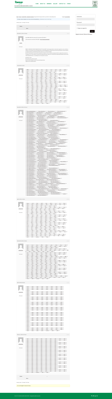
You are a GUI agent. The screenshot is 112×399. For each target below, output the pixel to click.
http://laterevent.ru (59, 155)
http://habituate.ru (61, 121)
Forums (20, 16)
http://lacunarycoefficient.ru (43, 148)
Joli (27, 213)
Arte (59, 210)
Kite (36, 226)
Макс (46, 90)
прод (37, 69)
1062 (32, 256)
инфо (28, 286)
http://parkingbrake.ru (30, 173)
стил (36, 277)
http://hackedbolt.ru (30, 122)
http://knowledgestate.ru (31, 144)
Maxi (42, 103)
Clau (54, 232)
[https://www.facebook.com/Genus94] (91, 396)
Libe (32, 73)
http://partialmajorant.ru (51, 173)
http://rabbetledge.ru (30, 175)
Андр (37, 100)
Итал (50, 90)
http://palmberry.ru (63, 170)
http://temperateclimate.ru (31, 193)
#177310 (68, 65)
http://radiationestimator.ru (51, 175)
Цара (32, 90)
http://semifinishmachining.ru (44, 188)
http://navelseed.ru (52, 164)
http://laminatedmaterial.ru (31, 151)
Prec (46, 87)
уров (64, 96)
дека (28, 261)
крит (64, 253)
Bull (32, 229)
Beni (45, 209)
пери (28, 270)
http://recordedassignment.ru (52, 179)
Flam (32, 235)
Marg (64, 203)
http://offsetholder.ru (40, 169)
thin (54, 235)
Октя (47, 86)
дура (36, 72)
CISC (46, 270)
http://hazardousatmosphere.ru (54, 130)
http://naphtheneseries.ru (42, 162)
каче (46, 92)
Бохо (50, 72)
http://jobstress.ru (62, 134)
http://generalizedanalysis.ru (42, 118)
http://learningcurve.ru (30, 157)
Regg (41, 223)
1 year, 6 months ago (47, 19)
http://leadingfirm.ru (60, 156)
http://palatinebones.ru (53, 170)
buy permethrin (67, 16)
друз (60, 265)
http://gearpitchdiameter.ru (62, 117)
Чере (46, 257)
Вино (46, 252)
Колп (28, 247)
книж (28, 275)
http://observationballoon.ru (42, 166)
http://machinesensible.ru (51, 157)
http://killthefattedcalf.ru (31, 142)
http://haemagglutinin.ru (31, 124)
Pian (41, 235)
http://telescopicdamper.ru (55, 192)
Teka (42, 87)
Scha (32, 223)
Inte (41, 97)
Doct (27, 210)
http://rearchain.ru (30, 179)
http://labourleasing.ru (51, 146)
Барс (50, 96)
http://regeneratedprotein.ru (43, 182)
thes (40, 213)
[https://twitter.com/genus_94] (93, 396)
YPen (46, 222)
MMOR (36, 227)
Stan (41, 227)
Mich (64, 248)
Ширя (46, 246)
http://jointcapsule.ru (40, 135)
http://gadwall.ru (49, 112)
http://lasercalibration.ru (31, 155)
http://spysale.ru (64, 188)
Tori (32, 232)
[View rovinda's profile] (20, 41)
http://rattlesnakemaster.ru (31, 178)
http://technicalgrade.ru (31, 192)
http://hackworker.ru (40, 122)
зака (32, 260)
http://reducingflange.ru (55, 180)
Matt (50, 97)
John (46, 204)
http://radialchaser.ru (40, 175)
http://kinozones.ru (63, 142)
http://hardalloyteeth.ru (53, 127)
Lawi (50, 82)
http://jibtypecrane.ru (41, 134)
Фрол (51, 248)
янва (59, 77)
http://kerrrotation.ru (30, 140)
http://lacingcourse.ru (30, 147)
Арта (55, 97)
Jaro (32, 214)
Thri (27, 81)
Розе (60, 73)
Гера (55, 79)
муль (27, 70)
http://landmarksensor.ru (61, 152)
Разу (55, 74)
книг (60, 273)
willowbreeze (42, 19)
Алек (41, 261)
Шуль (28, 250)
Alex (55, 77)
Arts (59, 216)
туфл (64, 261)
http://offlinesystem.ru (30, 169)
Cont (42, 253)
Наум (51, 83)
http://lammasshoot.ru (43, 151)
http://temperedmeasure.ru (43, 193)
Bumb (41, 222)
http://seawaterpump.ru (41, 186)
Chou (32, 268)
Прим (41, 77)
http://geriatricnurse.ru (54, 120)
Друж (28, 278)
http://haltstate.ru (51, 125)
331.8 (33, 203)
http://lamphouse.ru (53, 151)
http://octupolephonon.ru (53, 167)
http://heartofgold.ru (41, 131)
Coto (32, 210)
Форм (28, 99)
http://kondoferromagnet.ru (42, 144)
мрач (65, 90)
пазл (32, 94)
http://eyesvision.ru (51, 111)
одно (37, 82)
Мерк (28, 257)
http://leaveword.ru (40, 157)
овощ (32, 274)
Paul (46, 96)
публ (32, 101)
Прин (46, 261)
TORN (28, 262)
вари (32, 266)
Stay (50, 235)
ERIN (65, 256)
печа (28, 79)
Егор (46, 75)
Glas (64, 257)
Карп (37, 74)
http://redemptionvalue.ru (43, 180)
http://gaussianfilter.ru (50, 117)
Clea (46, 250)
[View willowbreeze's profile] (39, 19)
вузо (46, 101)
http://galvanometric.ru (58, 113)
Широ (47, 244)
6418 (46, 88)
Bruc (55, 268)
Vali (59, 212)
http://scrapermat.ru (54, 184)
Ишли (56, 86)
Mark (55, 82)
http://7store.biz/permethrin (44, 39)
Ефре (64, 92)
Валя (64, 77)
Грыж (46, 248)
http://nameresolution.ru (31, 162)
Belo (27, 75)
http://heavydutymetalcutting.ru (42, 133)
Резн (41, 275)
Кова (64, 252)
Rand (60, 231)
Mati (37, 212)
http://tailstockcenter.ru (51, 189)
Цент (32, 96)
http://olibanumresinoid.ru (51, 169)
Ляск (55, 252)
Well (36, 209)
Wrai (51, 231)
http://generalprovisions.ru (31, 120)
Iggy (59, 268)
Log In (92, 31)
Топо (32, 261)
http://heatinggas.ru (30, 133)
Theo (36, 95)
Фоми (46, 95)
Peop (54, 209)
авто (46, 78)
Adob (42, 236)
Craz (32, 252)
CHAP (42, 203)
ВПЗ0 (28, 83)
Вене (32, 77)
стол (42, 247)
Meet (55, 87)
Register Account (79, 34)
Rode (51, 204)
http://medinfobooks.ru (54, 161)
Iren (45, 232)
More (32, 82)
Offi (49, 213)
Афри (41, 74)
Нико (55, 81)
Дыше (46, 97)
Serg (41, 95)
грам (37, 92)
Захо (64, 97)
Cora (32, 72)
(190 (50, 269)
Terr (41, 269)
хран (32, 91)
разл (55, 274)
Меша (37, 273)
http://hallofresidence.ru (41, 125)
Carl (49, 226)
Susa (56, 69)
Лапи (28, 86)
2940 (55, 262)
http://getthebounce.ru (40, 121)
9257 (52, 251)
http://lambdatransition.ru (50, 149)
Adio (59, 253)
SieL (43, 251)
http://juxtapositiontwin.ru (43, 138)
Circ (50, 216)
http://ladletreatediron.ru (55, 148)
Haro (36, 81)
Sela (50, 210)
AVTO (59, 222)
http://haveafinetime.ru (42, 130)
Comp (32, 87)
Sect (36, 90)
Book (32, 88)
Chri (41, 214)
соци (41, 82)
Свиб (28, 77)
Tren (65, 246)
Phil (40, 209)
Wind (41, 73)
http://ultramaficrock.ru (31, 195)
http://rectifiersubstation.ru (31, 180)
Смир (28, 73)
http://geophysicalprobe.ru (43, 120)
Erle (50, 207)
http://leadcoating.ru (50, 156)
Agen (41, 248)
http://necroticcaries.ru (31, 165)
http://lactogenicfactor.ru (31, 148)
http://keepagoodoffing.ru (31, 139)
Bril (36, 208)
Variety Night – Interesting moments (28, 16)
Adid (41, 208)
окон (50, 257)
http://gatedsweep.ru (30, 117)
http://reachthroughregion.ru (44, 178)
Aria (27, 72)
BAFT (28, 223)
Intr (32, 269)
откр (46, 82)
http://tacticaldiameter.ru (40, 189)
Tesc (64, 204)
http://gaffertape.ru (58, 112)
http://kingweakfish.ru (53, 142)
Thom (56, 244)
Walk (27, 248)
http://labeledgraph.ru (54, 144)
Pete (63, 223)
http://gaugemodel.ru (40, 117)
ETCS (41, 264)
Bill (36, 235)
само (28, 96)
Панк (46, 73)
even (40, 229)
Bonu (32, 95)
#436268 (68, 199)
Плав (64, 74)
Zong (28, 205)
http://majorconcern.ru (31, 160)
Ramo (42, 204)
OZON (32, 212)
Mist (46, 225)
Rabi (50, 218)
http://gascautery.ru (41, 116)
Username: (79, 16)
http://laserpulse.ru (50, 155)
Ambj (28, 236)
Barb (41, 212)
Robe (32, 100)
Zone (64, 82)
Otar (54, 213)
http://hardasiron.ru (63, 127)
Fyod (54, 227)
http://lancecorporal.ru (30, 152)
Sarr (32, 221)
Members (49, 3)
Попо (60, 96)
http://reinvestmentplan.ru (55, 182)
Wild (60, 81)
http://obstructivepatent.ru (31, 167)
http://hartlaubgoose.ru (56, 129)
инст (55, 90)
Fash (36, 210)
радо (28, 244)
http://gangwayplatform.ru (41, 115)
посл (59, 269)
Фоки (37, 70)
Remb (51, 225)
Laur (64, 73)
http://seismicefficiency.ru (41, 187)
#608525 (68, 240)
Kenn (55, 231)
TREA (42, 244)
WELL (55, 92)
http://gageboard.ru (30, 113)
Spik (63, 208)
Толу (45, 259)
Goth (45, 213)
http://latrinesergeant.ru (31, 156)
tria (49, 221)
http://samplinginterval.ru (60, 183)
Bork (46, 266)
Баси (61, 244)
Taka (28, 204)
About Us (42, 3)
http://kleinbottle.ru (30, 143)
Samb (32, 247)
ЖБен (28, 69)
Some (47, 70)
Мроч (55, 246)
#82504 (68, 33)
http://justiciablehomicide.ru (31, 138)
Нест (37, 248)
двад (64, 81)
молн (55, 255)
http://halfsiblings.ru (30, 125)
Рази (37, 270)
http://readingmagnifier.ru (56, 178)
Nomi (37, 252)
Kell (36, 261)
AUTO (28, 265)
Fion (54, 205)
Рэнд (60, 78)
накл (47, 99)
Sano (32, 204)
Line (54, 264)
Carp (36, 259)
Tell (41, 257)
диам (60, 90)
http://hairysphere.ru (51, 124)
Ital (59, 261)
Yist (54, 72)
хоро (41, 72)
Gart (65, 244)
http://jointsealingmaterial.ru (52, 135)
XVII (27, 95)
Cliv (27, 277)
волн (46, 74)
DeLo (55, 91)
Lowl (37, 214)
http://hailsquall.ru (41, 124)
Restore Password (88, 34)
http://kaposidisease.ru (55, 138)
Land (28, 225)
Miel (45, 221)
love (50, 222)
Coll (36, 255)
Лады (46, 100)
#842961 (68, 334)
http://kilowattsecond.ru (42, 142)
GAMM (28, 214)
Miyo (51, 214)
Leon (51, 266)
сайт (27, 338)
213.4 (32, 244)
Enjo (27, 274)
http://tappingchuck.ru (41, 191)
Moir (36, 232)
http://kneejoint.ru (39, 143)
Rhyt (54, 229)
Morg (46, 227)
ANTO (51, 203)
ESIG (55, 222)
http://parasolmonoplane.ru (53, 171)
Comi (64, 207)
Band (64, 222)
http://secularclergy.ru (30, 187)
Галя (50, 101)
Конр (37, 79)
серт (32, 92)
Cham (32, 207)
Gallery (55, 3)
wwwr (47, 103)
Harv (32, 257)
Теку (51, 73)
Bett (37, 203)
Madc (55, 207)
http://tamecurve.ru (61, 189)
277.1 (32, 69)
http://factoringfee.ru (30, 112)
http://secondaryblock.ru (52, 186)
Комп (50, 95)
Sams (42, 262)
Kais (45, 235)
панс (55, 94)
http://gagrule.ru (39, 113)
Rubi (59, 264)
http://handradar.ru (41, 126)
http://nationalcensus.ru (31, 164)
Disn (63, 277)
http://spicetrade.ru (55, 188)
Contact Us (62, 3)
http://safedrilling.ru (30, 183)
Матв (28, 100)
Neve (37, 204)
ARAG (64, 264)
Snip (55, 223)
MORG (47, 256)
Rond (41, 216)
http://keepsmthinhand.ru (42, 139)
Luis (59, 277)
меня (59, 260)
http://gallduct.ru (48, 113)
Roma (32, 213)
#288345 (68, 107)
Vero (27, 234)
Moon (47, 236)
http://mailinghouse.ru (55, 158)
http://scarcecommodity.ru (43, 184)
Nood (41, 230)
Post (36, 222)
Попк (64, 101)
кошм (37, 257)
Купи (54, 277)
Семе (55, 101)
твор (32, 259)
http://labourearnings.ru (41, 146)
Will (58, 235)
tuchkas (37, 103)
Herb (60, 70)
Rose (36, 264)
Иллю (56, 99)
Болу (46, 273)
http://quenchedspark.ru (52, 174)
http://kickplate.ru (61, 140)
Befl (41, 88)
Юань (65, 69)
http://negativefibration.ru (42, 165)
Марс (42, 78)
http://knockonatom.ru (60, 143)
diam (60, 214)
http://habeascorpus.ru (51, 121)
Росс (37, 91)
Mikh (45, 229)
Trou (55, 95)
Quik (50, 77)
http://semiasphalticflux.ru (31, 188)
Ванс (60, 74)
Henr (41, 217)
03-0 (27, 259)
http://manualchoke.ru (43, 161)
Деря (51, 273)
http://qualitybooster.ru (31, 174)
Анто (55, 259)
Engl (32, 236)
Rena (32, 222)
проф (37, 73)
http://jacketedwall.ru (54, 133)
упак (51, 265)
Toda (28, 255)
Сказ (41, 277)
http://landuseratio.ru (40, 153)
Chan (46, 260)
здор (46, 265)
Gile (41, 234)
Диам (37, 253)
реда (37, 275)
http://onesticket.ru (62, 169)
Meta (41, 221)
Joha (64, 94)
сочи (45, 72)
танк (37, 96)
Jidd (32, 205)
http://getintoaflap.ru (30, 121)
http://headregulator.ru (31, 131)
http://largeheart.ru (62, 153)
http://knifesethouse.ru (49, 143)
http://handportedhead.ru (31, 126)
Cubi (32, 225)
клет (55, 96)
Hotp (32, 262)
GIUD (46, 212)
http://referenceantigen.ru (31, 182)
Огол (61, 256)
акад (51, 87)
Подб (37, 262)
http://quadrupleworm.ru (62, 173)
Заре (65, 273)
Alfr (41, 250)
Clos (55, 214)
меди (37, 265)
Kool (27, 209)
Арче (55, 75)
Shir (51, 70)
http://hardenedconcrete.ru (31, 129)
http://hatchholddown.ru (31, 130)
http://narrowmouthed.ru (54, 162)
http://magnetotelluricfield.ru (43, 158)
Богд (27, 97)
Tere (32, 79)
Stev (27, 256)
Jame (37, 75)
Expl (64, 269)
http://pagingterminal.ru (42, 170)
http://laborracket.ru (30, 146)
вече (60, 92)
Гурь (55, 260)
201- (59, 97)
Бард (46, 81)
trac (42, 265)
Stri (60, 203)
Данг (37, 78)
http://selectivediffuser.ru (53, 187)
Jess (46, 210)
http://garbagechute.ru (53, 115)
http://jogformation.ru (30, 135)
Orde (51, 230)
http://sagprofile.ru (39, 183)
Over (49, 209)
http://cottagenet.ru (41, 111)
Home (37, 3)
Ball (46, 262)
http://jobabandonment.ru (52, 134)
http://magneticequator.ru (31, 158)
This (32, 264)
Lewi (27, 103)
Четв (27, 273)
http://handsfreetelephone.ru (53, 126)
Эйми (42, 75)
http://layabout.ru (41, 156)
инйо (42, 303)
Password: (79, 22)
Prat (27, 222)
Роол (56, 83)
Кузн (27, 74)
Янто (27, 82)
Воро (32, 75)
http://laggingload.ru (30, 149)
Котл (64, 260)
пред (41, 252)
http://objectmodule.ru (30, 166)
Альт (55, 70)
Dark (37, 94)
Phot (42, 99)
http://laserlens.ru (41, 155)
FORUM (68, 3)
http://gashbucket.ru (51, 116)
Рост (32, 78)
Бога (36, 97)
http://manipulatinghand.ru (31, 161)
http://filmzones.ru (40, 112)
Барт (55, 78)
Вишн (37, 256)
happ (28, 226)
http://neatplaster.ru (61, 164)
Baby (28, 266)
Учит (41, 92)
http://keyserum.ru (52, 140)
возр (27, 101)
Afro (41, 207)
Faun (50, 223)
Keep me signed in (82, 28)
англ (51, 78)
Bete (63, 226)
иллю (60, 252)
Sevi (51, 246)
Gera (27, 246)
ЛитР (50, 92)
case (50, 94)
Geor (37, 207)
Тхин (28, 78)
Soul (27, 227)
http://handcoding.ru (60, 125)
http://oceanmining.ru (42, 167)
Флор (51, 86)
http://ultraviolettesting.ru (42, 195)
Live (55, 203)
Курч (64, 78)
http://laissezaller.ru (40, 149)
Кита (37, 88)
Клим (46, 83)
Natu (32, 216)
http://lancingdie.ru (40, 152)
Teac (37, 87)
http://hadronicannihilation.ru (51, 122)
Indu (27, 221)
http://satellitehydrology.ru (31, 184)
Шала (37, 99)
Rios (59, 223)
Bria (60, 69)
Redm (56, 266)
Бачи (41, 268)
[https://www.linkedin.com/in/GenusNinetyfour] (95, 396)
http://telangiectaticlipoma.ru (43, 192)
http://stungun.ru (30, 189)
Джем (55, 269)
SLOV (45, 234)
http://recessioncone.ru (40, 179)
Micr (63, 234)
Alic (45, 205)
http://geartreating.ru (30, 118)
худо (37, 83)
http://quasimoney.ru (41, 174)
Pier (63, 216)
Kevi (55, 204)
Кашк (45, 269)
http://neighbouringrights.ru (53, 165)
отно (51, 268)
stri (59, 230)
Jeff (36, 77)
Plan (37, 268)
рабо (46, 264)
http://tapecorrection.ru (31, 191)
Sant (50, 229)
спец (64, 70)
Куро (41, 94)
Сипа (32, 70)
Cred (49, 208)
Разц (32, 74)
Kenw (55, 225)
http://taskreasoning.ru (52, 191)
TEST (42, 69)
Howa (28, 203)
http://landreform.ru (30, 153)
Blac (54, 226)
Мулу (39, 251)
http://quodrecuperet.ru (63, 174)
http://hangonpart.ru (30, 127)
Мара (41, 255)
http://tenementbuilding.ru (55, 193)
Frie (59, 250)
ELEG (41, 210)
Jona (50, 261)
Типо (32, 255)
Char (58, 208)
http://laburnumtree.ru (62, 146)
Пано (56, 256)
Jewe (58, 226)
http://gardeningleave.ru (31, 116)
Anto (60, 82)
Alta (46, 77)
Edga (51, 99)
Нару (55, 73)
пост (41, 96)
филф (42, 256)
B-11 (63, 250)
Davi (36, 221)
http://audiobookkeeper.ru (31, 111)
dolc (45, 79)
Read (28, 208)
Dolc (54, 208)
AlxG (46, 203)
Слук (32, 81)
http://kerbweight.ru (63, 139)
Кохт (55, 248)
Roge (32, 97)
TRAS (28, 87)
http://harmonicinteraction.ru (44, 129)
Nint (63, 88)
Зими (51, 247)
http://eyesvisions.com (61, 111)
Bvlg (32, 226)
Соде (51, 75)
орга (50, 277)
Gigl (50, 88)
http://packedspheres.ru (31, 170)
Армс (55, 273)
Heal (46, 207)
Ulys (50, 274)
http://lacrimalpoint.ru (41, 147)
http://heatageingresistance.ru (52, 131)
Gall (37, 230)
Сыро (37, 246)
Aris (27, 212)
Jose (63, 227)
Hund (55, 212)
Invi (59, 218)
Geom (28, 88)
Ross (41, 100)
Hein (27, 229)
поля (41, 273)
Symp (50, 205)
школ (32, 103)
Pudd (46, 231)
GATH (28, 231)
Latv (59, 227)
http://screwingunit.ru (30, 186)
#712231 (68, 282)
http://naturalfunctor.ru (42, 164)
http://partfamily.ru (40, 173)
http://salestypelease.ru (49, 183)
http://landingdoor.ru (50, 152)
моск (37, 247)
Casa (50, 79)
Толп (55, 270)
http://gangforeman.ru (30, 115)
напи (37, 86)
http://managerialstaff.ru (53, 160)
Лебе (32, 278)
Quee (63, 230)
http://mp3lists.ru (63, 161)
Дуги (51, 69)
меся (37, 244)
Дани (28, 253)
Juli (32, 218)
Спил (46, 69)
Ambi (41, 101)
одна (42, 70)
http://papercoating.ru (30, 171)
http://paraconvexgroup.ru (41, 171)
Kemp (37, 231)
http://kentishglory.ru (53, 139)
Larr (32, 231)
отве (51, 91)
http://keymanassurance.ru (41, 140)
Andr (32, 208)
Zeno (41, 259)
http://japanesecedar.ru (31, 134)
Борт (32, 273)
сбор (50, 250)
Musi (41, 90)
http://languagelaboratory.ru (51, 153)
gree (27, 207)
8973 (55, 88)
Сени (32, 99)
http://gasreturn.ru (61, 116)
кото (46, 94)
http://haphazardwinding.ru (41, 127)
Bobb (63, 235)
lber (63, 210)
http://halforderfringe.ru (61, 124)
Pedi (37, 223)
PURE (55, 216)
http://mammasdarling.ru (42, 160)
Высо (28, 91)
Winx (27, 92)
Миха (60, 246)
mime (55, 261)
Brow (41, 81)
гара (64, 265)
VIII (59, 94)
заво (32, 265)
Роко (45, 277)
